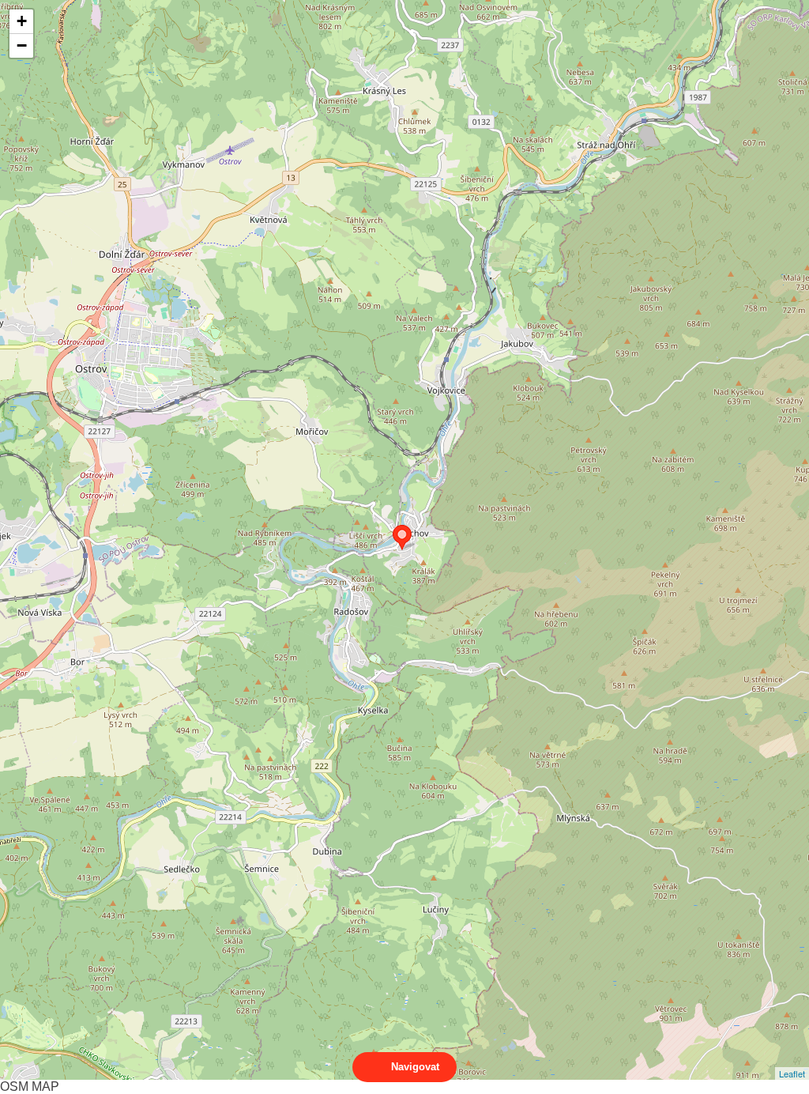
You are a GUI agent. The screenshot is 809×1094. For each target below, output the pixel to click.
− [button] (22, 45)
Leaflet (792, 1073)
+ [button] (22, 21)
